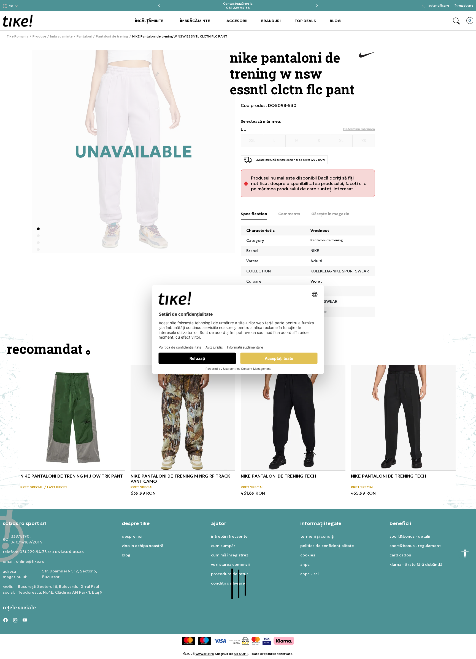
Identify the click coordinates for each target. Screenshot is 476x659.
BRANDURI (271, 20)
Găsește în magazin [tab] (330, 213)
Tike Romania (17, 36)
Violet (316, 281)
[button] (11, 5)
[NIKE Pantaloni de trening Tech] (293, 417)
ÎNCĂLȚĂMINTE (149, 20)
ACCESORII (236, 20)
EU (244, 129)
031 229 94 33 (238, 8)
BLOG (335, 20)
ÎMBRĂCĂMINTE (195, 20)
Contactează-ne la (238, 3)
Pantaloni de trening (112, 36)
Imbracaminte (61, 36)
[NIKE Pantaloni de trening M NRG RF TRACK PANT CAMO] (183, 417)
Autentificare (438, 5)
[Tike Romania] (18, 21)
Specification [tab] (254, 213)
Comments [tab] (289, 213)
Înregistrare (464, 5)
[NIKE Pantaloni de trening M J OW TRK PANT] (72, 417)
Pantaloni (84, 36)
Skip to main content (25, 6)
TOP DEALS (305, 20)
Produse (39, 36)
